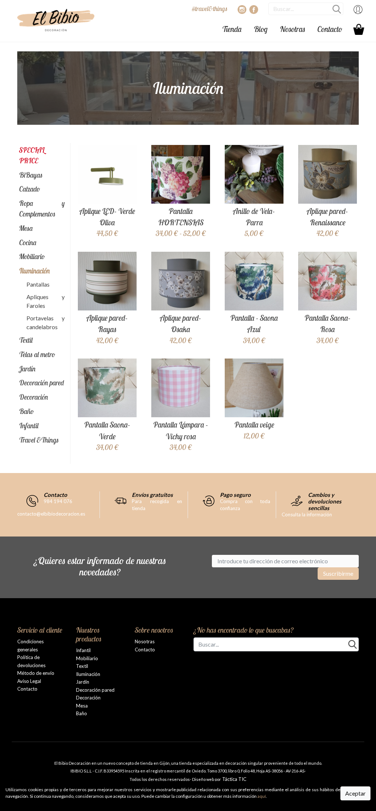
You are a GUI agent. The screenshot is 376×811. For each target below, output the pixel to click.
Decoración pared (41, 382)
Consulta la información (307, 514)
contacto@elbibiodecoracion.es (51, 514)
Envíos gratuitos (152, 494)
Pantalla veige (254, 424)
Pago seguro (235, 494)
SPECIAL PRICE (32, 155)
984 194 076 (58, 501)
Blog (261, 29)
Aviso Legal (29, 681)
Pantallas (38, 284)
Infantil (29, 425)
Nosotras (292, 29)
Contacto (329, 29)
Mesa (26, 228)
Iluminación (34, 270)
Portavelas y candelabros (45, 322)
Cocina (28, 242)
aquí (261, 796)
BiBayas (31, 175)
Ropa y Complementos (42, 208)
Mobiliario (32, 256)
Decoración (33, 397)
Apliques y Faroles (45, 301)
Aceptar (355, 793)
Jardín (27, 368)
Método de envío (35, 673)
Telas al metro (37, 354)
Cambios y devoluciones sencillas (324, 501)
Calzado (29, 189)
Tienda (232, 29)
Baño (26, 411)
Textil (26, 340)
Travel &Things (39, 440)
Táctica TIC (233, 779)
